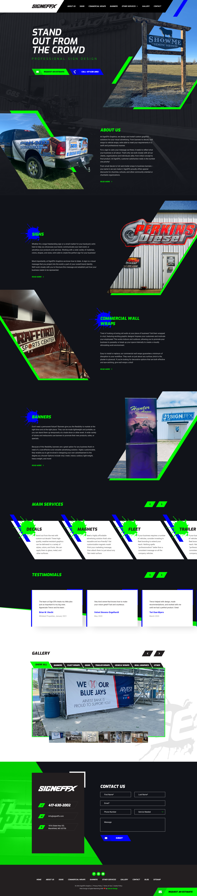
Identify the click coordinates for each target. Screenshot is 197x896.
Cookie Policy (118, 886)
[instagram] (98, 874)
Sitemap (157, 879)
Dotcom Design (112, 888)
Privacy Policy (97, 886)
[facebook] (94, 874)
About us (71, 6)
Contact (157, 6)
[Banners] (98, 702)
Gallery (146, 6)
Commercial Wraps (97, 6)
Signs (82, 6)
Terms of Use (107, 886)
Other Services (129, 6)
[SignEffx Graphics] (45, 6)
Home (38, 879)
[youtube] (103, 874)
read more (105, 181)
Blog (146, 879)
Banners (114, 6)
